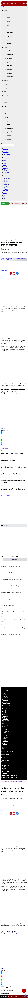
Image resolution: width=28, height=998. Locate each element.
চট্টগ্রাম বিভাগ (10, 54)
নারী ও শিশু (9, 43)
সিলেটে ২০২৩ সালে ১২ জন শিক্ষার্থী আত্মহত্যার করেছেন (13, 474)
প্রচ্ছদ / (2, 240)
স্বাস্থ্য (5, 102)
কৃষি (8, 40)
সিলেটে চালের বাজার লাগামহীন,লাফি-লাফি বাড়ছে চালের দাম (12, 586)
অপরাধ (8, 25)
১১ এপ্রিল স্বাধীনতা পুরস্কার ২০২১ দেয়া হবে (15, 393)
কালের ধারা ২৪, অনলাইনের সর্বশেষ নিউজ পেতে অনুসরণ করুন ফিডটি (13, 259)
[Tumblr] (14, 438)
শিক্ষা (5, 99)
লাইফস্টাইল (6, 110)
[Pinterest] (14, 436)
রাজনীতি (8, 21)
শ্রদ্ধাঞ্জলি (9, 139)
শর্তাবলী (16, 781)
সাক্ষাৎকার (9, 136)
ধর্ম (7, 117)
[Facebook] (14, 432)
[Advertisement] (14, 223)
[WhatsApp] (14, 440)
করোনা (2, 495)
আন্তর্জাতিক (6, 80)
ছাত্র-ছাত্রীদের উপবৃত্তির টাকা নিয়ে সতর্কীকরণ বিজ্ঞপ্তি (13, 467)
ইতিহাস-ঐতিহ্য (10, 132)
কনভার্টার (5, 764)
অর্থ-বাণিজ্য (9, 29)
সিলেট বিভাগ (9, 65)
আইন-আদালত (10, 32)
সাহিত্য (5, 106)
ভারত (7, 495)
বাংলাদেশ (6, 14)
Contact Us (6, 768)
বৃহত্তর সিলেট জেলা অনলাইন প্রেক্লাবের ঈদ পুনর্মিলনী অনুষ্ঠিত (13, 628)
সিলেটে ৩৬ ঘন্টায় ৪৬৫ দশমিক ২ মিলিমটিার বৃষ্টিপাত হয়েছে (14, 489)
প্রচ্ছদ (5, 10)
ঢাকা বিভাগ (9, 51)
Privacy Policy (7, 770)
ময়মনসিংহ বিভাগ (10, 77)
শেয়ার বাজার (9, 36)
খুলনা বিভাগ (9, 58)
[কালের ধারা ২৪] (4, 1)
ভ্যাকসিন (10, 495)
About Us (5, 767)
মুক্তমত (8, 124)
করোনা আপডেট (10, 128)
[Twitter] (14, 434)
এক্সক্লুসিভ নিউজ (7, 240)
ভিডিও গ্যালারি (6, 765)
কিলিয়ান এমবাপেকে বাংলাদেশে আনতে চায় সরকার (12, 453)
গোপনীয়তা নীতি (20, 781)
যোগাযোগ (12, 781)
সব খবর (5, 773)
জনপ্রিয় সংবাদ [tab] (15, 559)
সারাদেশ (5, 47)
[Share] (14, 444)
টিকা (4, 495)
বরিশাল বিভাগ (9, 69)
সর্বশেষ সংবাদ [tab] (15, 556)
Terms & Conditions (8, 771)
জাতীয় (8, 18)
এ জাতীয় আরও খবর (5, 448)
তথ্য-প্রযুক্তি (7, 95)
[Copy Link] (14, 442)
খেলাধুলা (5, 88)
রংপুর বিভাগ (9, 73)
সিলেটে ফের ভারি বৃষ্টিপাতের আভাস (7, 605)
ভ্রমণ (8, 121)
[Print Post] (11, 273)
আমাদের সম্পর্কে (7, 781)
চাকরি (5, 91)
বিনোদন (5, 84)
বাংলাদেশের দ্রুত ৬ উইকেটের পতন (8, 460)
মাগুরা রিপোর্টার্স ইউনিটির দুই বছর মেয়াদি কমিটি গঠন (11, 592)
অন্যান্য (6, 113)
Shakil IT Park (13, 777)
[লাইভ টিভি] (14, 273)
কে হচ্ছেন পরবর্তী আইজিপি (6, 599)
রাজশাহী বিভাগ (10, 62)
